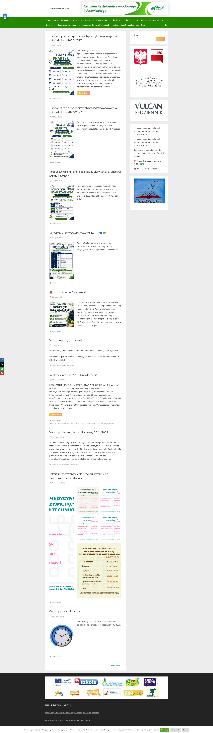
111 (61, 665)
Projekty (116, 20)
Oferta (87, 20)
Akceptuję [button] (164, 730)
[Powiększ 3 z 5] (96, 517)
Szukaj (136, 35)
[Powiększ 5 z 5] (118, 546)
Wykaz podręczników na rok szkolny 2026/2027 (78, 432)
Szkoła (76, 20)
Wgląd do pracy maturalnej (65, 340)
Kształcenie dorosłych (150, 20)
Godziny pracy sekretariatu (65, 611)
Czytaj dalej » (84, 93)
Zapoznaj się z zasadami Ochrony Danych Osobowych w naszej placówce (72, 713)
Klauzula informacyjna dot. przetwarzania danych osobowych (67, 720)
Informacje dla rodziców (70, 465)
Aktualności (66, 20)
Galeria (49, 25)
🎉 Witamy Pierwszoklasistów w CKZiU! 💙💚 (77, 232)
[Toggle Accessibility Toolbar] (5, 16)
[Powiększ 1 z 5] (96, 489)
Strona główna (52, 20)
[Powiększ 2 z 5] (118, 489)
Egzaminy (130, 20)
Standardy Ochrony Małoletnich (95, 25)
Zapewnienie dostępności (69, 25)
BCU (143, 25)
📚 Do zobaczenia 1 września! (67, 292)
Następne (115, 665)
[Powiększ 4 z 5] (118, 517)
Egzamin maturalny (68, 366)
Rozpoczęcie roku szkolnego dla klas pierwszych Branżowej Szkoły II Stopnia (149, 153)
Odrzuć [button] (185, 730)
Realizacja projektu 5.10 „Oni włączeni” (73, 375)
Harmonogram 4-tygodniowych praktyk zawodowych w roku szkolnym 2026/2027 (147, 131)
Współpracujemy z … (130, 25)
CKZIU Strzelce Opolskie (57, 8)
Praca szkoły (101, 20)
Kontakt (115, 25)
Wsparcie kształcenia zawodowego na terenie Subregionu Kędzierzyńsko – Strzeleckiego (81, 423)
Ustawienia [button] (175, 730)
